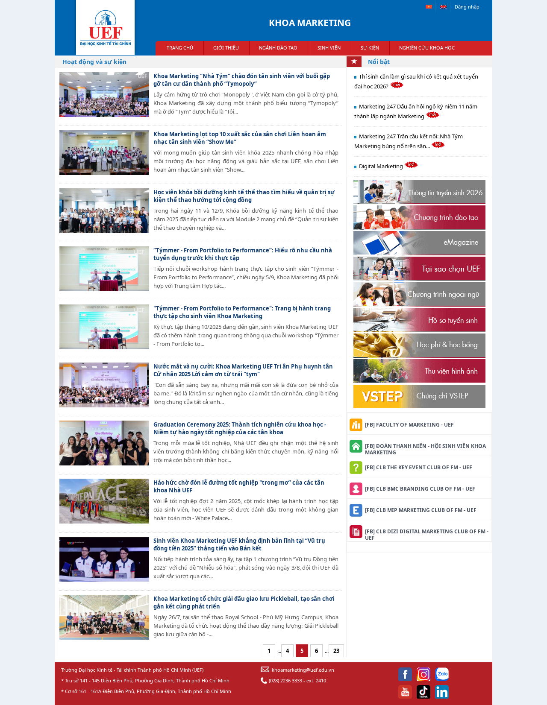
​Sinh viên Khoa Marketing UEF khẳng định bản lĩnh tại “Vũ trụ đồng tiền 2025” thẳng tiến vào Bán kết (239, 544)
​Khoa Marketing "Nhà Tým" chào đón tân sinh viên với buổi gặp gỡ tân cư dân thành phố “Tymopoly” (241, 80)
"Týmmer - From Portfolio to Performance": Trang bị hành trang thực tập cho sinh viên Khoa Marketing (242, 312)
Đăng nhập (467, 6)
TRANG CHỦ (180, 47)
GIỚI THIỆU (226, 47)
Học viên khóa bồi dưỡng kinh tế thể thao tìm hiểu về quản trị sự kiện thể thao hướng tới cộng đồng (244, 196)
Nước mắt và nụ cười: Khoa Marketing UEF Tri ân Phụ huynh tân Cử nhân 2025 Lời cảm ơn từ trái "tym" (243, 370)
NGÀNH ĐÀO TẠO (278, 47)
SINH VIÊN (329, 47)
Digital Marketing (381, 166)
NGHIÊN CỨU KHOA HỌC (427, 47)
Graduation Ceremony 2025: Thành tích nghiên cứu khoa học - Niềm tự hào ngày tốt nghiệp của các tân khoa (239, 428)
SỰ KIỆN (370, 47)
